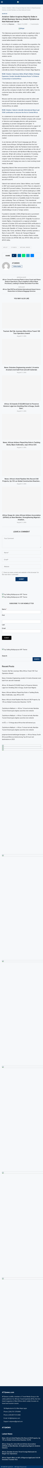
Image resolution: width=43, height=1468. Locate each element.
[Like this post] (14, 255)
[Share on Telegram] (28, 255)
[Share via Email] (32, 255)
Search (4, 656)
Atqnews (11, 24)
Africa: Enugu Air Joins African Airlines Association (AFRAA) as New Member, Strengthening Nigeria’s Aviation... (21, 517)
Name (4, 609)
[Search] (41, 2)
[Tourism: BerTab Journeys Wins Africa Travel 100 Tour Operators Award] (21, 315)
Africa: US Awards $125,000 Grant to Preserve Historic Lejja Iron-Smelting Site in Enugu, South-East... (21, 406)
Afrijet (5, 247)
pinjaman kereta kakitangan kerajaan (13, 734)
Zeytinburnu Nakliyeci (9, 708)
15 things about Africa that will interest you (21, 722)
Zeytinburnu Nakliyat (8, 715)
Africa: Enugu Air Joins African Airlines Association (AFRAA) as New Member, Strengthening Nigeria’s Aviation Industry (21, 1446)
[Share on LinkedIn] (19, 255)
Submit (6, 638)
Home (4, 8)
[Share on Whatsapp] (23, 255)
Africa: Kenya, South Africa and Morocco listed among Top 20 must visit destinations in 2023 (21, 737)
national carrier (25, 247)
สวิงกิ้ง (4, 722)
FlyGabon (14, 247)
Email (4, 628)
